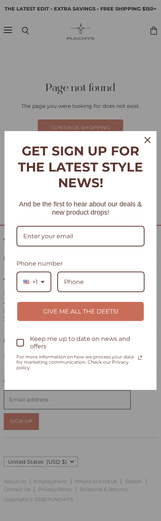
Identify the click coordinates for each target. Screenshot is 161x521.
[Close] (148, 140)
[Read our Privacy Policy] (140, 357)
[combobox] (33, 282)
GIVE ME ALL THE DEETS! (80, 311)
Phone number (39, 263)
